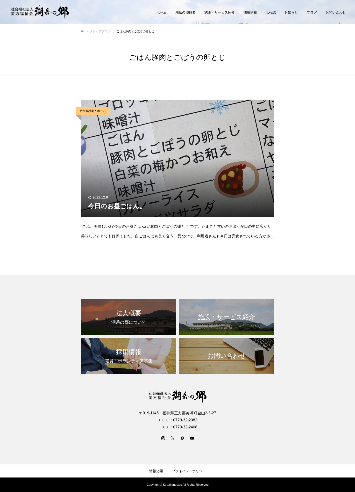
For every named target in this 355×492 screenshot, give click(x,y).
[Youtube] (192, 437)
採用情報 (250, 12)
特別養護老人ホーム (93, 111)
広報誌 (271, 12)
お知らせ (291, 12)
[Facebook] (182, 437)
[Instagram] (163, 437)
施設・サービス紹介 (219, 12)
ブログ (312, 12)
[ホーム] (82, 31)
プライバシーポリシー (189, 471)
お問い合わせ (336, 12)
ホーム (161, 12)
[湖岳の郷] (40, 12)
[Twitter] (172, 437)
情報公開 (156, 471)
